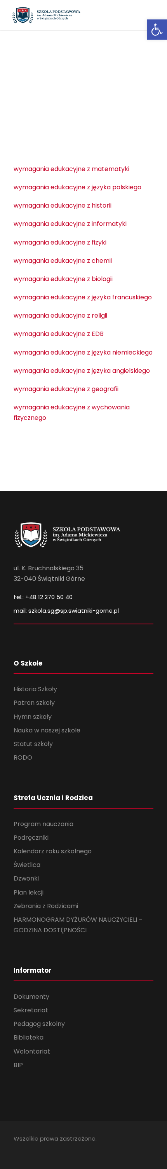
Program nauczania (43, 824)
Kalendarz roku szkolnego (53, 851)
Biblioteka (28, 1037)
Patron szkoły (34, 702)
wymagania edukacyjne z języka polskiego (77, 187)
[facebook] (16, 1149)
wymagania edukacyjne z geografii (66, 388)
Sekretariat (31, 1010)
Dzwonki (26, 878)
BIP (18, 1065)
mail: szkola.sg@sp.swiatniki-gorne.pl (66, 610)
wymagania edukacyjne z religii (60, 315)
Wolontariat (32, 1051)
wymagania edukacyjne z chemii (63, 260)
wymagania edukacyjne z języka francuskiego (83, 297)
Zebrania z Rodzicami (46, 906)
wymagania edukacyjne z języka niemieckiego (83, 352)
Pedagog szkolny (39, 1023)
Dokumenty (31, 996)
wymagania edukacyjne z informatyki (70, 223)
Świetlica (27, 864)
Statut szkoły (33, 743)
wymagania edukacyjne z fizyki (60, 242)
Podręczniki (31, 837)
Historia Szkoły (35, 689)
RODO (23, 757)
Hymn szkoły (33, 716)
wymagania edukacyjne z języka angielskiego (82, 370)
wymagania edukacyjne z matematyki (71, 168)
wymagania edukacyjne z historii (62, 205)
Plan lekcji (28, 892)
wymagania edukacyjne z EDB (59, 333)
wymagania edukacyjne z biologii (63, 278)
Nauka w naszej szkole (47, 730)
